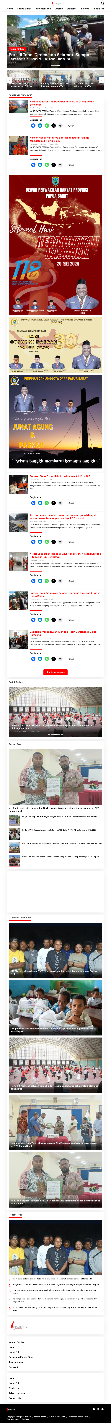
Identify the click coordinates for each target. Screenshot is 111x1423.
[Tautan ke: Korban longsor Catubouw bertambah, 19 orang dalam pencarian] (18, 106)
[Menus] (9, 3)
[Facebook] (94, 1409)
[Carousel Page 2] (55, 65)
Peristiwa (42, 144)
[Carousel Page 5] (62, 734)
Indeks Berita (16, 1342)
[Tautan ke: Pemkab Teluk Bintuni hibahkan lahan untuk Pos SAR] (18, 483)
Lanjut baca (87, 114)
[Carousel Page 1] (49, 734)
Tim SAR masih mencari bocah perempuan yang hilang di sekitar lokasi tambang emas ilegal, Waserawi (63, 516)
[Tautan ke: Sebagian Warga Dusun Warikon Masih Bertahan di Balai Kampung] (18, 639)
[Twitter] (98, 1409)
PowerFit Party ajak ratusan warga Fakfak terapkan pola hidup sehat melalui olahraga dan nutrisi (51, 727)
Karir (11, 1347)
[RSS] (102, 1409)
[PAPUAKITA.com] (56, 2)
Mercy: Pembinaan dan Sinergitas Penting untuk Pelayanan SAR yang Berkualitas (49, 56)
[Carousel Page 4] (58, 734)
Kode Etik (14, 1352)
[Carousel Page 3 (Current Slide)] (55, 734)
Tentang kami (16, 1362)
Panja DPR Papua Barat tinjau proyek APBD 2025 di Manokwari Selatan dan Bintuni (59, 816)
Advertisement (17, 1393)
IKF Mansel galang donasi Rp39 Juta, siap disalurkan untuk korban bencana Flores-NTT (52, 1279)
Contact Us (15, 1398)
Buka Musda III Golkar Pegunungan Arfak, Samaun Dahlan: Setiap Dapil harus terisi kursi (86, 85)
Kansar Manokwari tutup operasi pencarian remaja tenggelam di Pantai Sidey (59, 139)
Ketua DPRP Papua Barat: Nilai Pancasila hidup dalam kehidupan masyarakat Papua (60, 857)
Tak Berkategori (36, 108)
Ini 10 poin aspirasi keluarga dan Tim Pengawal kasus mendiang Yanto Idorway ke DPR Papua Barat (55, 85)
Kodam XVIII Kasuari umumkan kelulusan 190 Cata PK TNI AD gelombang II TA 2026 (59, 830)
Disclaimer (15, 1388)
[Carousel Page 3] (58, 65)
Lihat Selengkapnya (55, 672)
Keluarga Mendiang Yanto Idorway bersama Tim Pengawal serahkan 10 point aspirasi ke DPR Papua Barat (22, 85)
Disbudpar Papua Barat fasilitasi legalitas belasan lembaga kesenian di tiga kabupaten (62, 843)
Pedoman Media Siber (21, 1357)
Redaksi (13, 1367)
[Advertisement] (55, 891)
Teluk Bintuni (35, 479)
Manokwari (16, 49)
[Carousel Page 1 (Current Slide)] (52, 65)
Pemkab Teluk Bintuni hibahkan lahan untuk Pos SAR (60, 476)
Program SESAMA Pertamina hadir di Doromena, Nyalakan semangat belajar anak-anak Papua (56, 1284)
